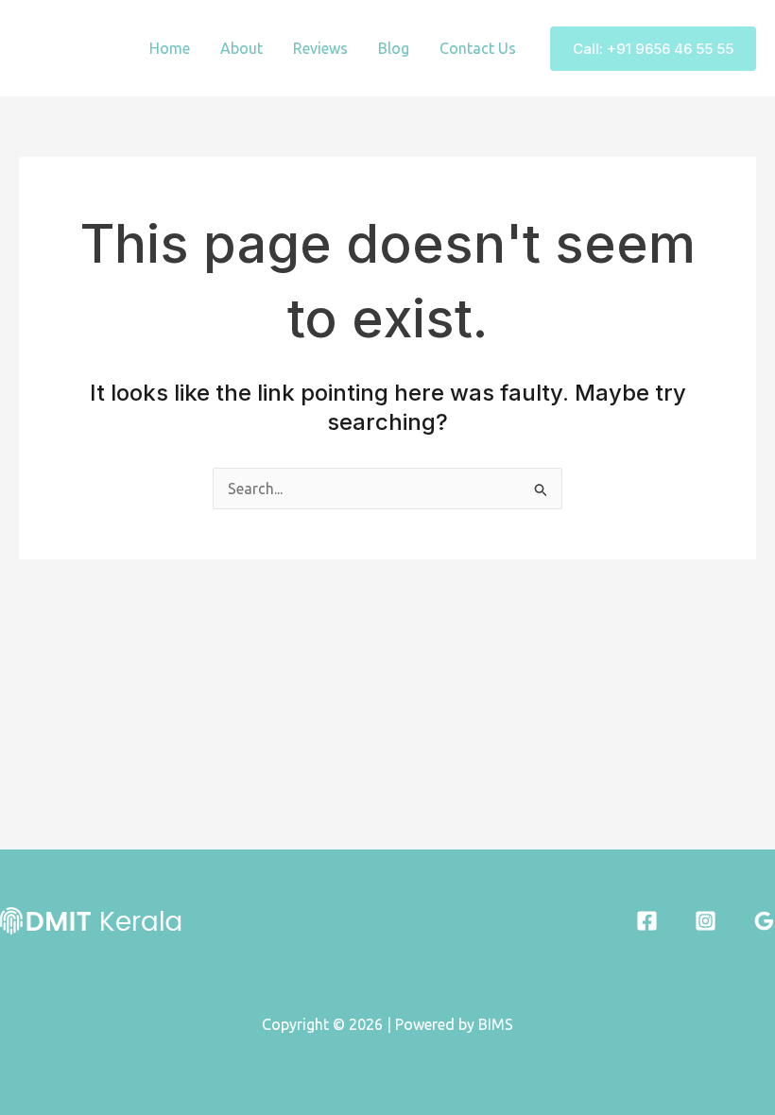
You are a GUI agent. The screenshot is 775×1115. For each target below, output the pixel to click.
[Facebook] (647, 921)
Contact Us (477, 48)
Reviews (320, 48)
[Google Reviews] (764, 921)
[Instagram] (705, 921)
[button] (653, 48)
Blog (393, 48)
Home (169, 48)
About (241, 48)
